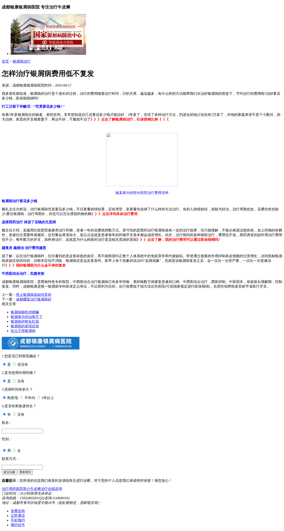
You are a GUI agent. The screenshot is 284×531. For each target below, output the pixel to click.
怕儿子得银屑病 (23, 331)
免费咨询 (18, 511)
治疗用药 (9, 489)
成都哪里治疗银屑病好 (33, 299)
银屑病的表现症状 (25, 326)
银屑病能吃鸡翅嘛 (25, 312)
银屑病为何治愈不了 (27, 317)
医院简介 (23, 489)
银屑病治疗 (21, 61)
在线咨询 (55, 489)
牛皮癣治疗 (39, 489)
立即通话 (18, 515)
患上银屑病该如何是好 (33, 294)
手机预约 (18, 520)
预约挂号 (18, 525)
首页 (5, 61)
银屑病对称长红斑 (25, 321)
